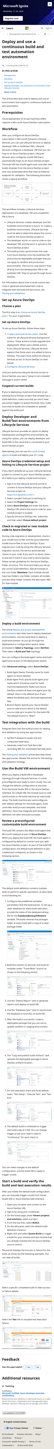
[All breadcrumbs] (4, 34)
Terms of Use (35, 1441)
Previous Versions (24, 1434)
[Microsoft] (27, 28)
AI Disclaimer (8, 1434)
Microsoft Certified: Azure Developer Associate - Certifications (23, 1394)
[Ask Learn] (45, 34)
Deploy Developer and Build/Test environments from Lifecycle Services (27, 86)
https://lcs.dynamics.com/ (20, 494)
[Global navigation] (2, 28)
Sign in (49, 28)
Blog (37, 1434)
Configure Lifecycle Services (21, 366)
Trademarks (7, 1445)
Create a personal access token (22, 334)
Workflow (8, 79)
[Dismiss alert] (50, 4)
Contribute (7, 1438)
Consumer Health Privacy (13, 1441)
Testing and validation (17, 754)
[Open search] (42, 28)
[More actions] (49, 34)
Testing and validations (13, 293)
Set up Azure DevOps (13, 82)
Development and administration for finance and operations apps (23, 34)
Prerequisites (10, 75)
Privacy (18, 1438)
